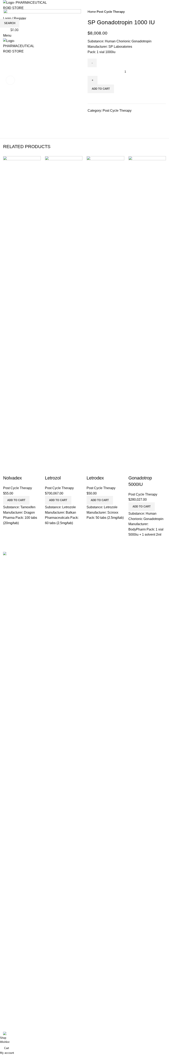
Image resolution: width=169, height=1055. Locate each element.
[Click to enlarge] (10, 80)
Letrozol (53, 477)
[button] (16, 500)
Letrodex (95, 477)
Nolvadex (12, 477)
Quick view (19, 470)
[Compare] (8, 470)
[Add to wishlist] (30, 470)
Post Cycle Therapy (17, 488)
